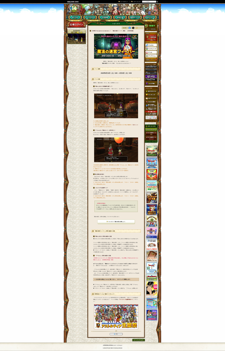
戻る (116, 334)
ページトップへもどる (138, 340)
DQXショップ (150, 17)
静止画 (79, 32)
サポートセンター (137, 1)
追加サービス (135, 17)
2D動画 (74, 32)
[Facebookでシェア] (130, 28)
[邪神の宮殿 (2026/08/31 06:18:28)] (76, 39)
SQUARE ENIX (73, 1)
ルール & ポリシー (124, 1)
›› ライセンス (119, 345)
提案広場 (120, 17)
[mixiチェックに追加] (137, 28)
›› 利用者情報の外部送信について (109, 345)
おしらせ (75, 17)
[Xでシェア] (134, 28)
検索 (157, 1)
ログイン (76, 24)
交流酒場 (105, 17)
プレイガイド (90, 17)
